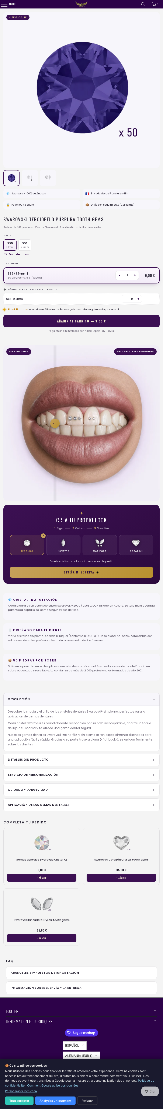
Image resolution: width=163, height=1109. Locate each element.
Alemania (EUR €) (79, 1056)
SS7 (25, 245)
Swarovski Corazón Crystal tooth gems (121, 859)
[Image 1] (11, 178)
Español (72, 1046)
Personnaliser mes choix (21, 1091)
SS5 (10, 245)
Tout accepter (19, 1100)
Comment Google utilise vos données (52, 1085)
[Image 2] (30, 178)
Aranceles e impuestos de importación (45, 973)
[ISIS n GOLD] (81, 4)
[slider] (55, 423)
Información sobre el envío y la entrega (46, 988)
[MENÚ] (2, 4)
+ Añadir (42, 877)
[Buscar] (143, 4)
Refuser (87, 1100)
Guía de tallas (18, 254)
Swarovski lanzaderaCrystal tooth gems (42, 920)
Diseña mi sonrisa (81, 572)
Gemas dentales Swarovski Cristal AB (41, 859)
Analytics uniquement (55, 1100)
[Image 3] (48, 178)
